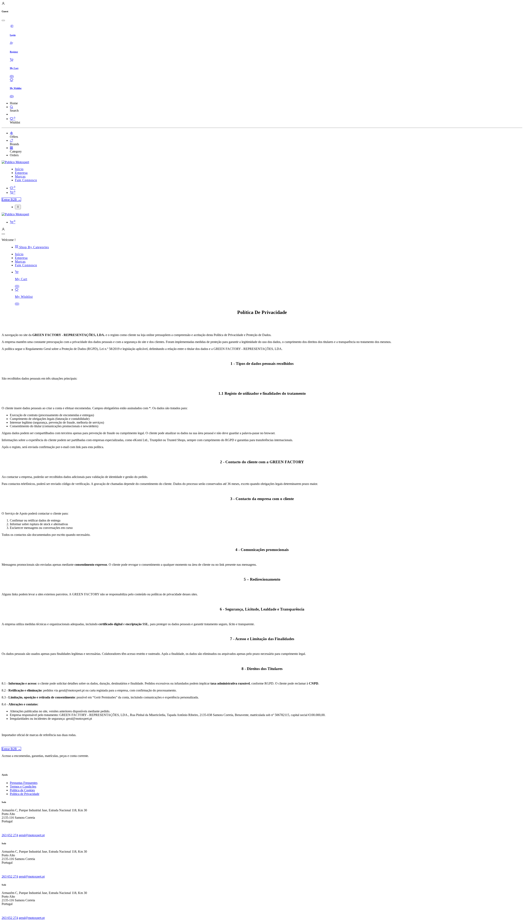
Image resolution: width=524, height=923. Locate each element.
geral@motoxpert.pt (32, 835)
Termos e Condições (23, 786)
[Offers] (11, 133)
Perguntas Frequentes (23, 783)
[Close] (3, 20)
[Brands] (11, 140)
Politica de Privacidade (24, 794)
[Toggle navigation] (18, 207)
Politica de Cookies (22, 790)
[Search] (11, 107)
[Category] (11, 148)
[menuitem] (19, 169)
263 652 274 (10, 835)
